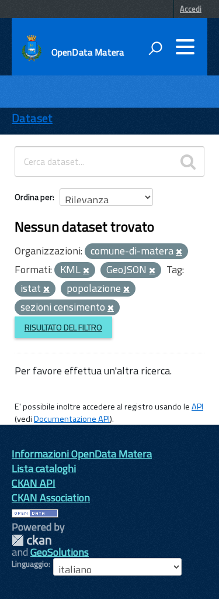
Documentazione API (72, 418)
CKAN (31, 540)
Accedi (190, 9)
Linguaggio (30, 564)
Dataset (32, 118)
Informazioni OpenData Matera (82, 454)
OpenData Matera (87, 52)
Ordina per (34, 197)
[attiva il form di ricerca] (155, 48)
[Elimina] (179, 252)
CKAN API (33, 483)
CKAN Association (51, 497)
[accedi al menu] (185, 46)
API (197, 406)
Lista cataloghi (44, 468)
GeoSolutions (59, 552)
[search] (188, 161)
